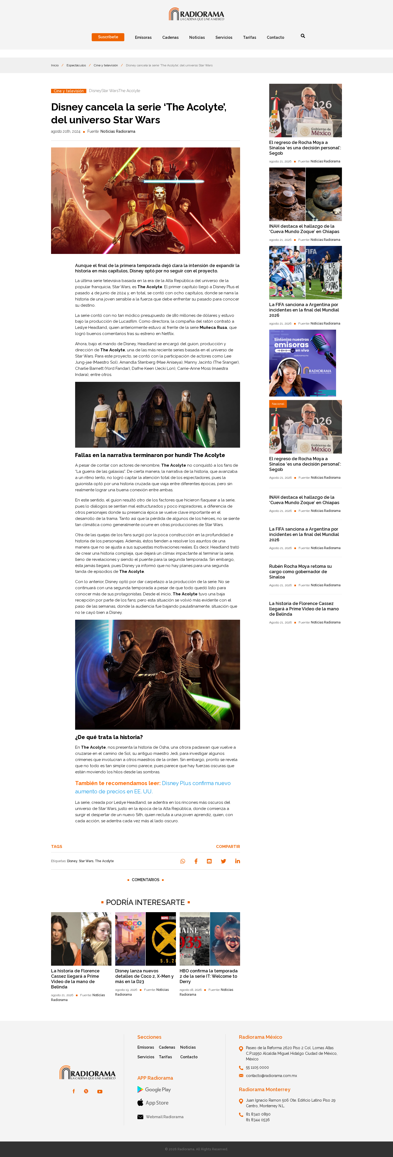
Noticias (188, 1047)
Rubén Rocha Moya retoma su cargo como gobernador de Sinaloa (300, 572)
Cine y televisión (106, 65)
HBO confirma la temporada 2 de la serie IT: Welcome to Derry (209, 976)
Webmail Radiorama (165, 1117)
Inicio (55, 65)
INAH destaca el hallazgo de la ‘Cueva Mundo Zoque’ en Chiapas (304, 229)
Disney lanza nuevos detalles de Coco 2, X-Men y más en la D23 (144, 976)
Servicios (145, 1057)
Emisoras (145, 1047)
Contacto (189, 1057)
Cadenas (167, 1047)
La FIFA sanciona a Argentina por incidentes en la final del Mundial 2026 (304, 310)
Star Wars (86, 861)
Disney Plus (223, 286)
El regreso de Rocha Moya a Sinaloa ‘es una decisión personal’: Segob (305, 148)
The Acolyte (104, 861)
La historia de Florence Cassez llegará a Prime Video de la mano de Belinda (75, 978)
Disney (72, 861)
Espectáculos (76, 65)
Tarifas (165, 1057)
